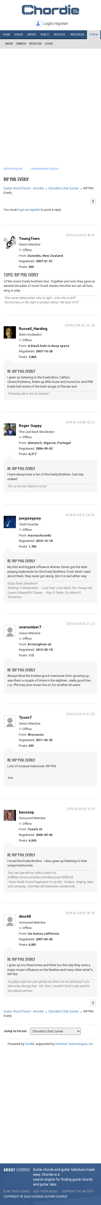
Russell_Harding (33, 328)
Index (9, 43)
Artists (31, 34)
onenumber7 (30, 627)
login (21, 210)
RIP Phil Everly (16, 179)
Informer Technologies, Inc (74, 1044)
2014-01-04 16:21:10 (81, 809)
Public (44, 34)
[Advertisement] (50, 101)
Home (6, 34)
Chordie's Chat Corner (63, 188)
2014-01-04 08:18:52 (80, 422)
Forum (93, 34)
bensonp (26, 812)
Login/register (55, 23)
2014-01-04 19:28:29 (80, 913)
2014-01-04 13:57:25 (80, 714)
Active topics (13, 168)
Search (21, 43)
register (34, 210)
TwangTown (29, 238)
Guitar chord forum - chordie (24, 188)
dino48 (25, 916)
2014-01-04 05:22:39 (80, 325)
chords (61, 1196)
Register (35, 43)
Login (49, 43)
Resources (77, 34)
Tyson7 (25, 717)
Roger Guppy (30, 425)
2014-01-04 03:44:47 (80, 235)
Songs (18, 34)
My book (59, 34)
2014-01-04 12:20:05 (80, 515)
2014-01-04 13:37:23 (80, 623)
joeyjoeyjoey (30, 518)
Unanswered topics (44, 168)
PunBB (29, 1044)
